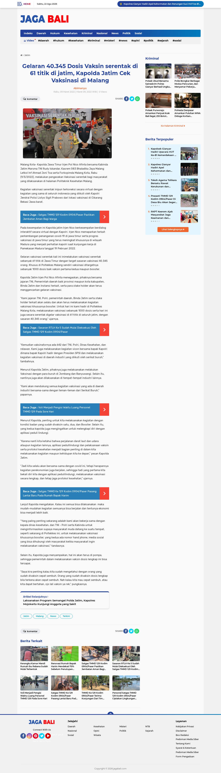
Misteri (110, 40)
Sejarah (164, 40)
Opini (136, 40)
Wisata (97, 735)
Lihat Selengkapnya (172, 229)
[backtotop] (110, 715)
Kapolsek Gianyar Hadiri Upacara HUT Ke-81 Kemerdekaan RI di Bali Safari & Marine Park (164, 152)
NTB (147, 726)
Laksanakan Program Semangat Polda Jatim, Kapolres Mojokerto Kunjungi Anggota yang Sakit (59, 602)
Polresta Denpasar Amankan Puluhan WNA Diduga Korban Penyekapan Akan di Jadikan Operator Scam (187, 113)
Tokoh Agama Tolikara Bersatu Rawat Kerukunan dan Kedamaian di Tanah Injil (164, 183)
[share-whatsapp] (137, 98)
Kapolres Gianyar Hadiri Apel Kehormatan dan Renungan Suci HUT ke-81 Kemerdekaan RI (162, 4)
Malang (40, 616)
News (115, 33)
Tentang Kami (183, 743)
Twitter (43, 740)
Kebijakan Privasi (185, 726)
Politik (127, 33)
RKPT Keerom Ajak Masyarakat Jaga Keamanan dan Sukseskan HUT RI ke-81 (163, 214)
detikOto (56, 734)
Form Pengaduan (185, 756)
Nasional (102, 33)
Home (27, 4)
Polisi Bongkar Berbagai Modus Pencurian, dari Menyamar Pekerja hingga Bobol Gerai (187, 84)
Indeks (28, 33)
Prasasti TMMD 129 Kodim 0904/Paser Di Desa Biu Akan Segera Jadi (164, 199)
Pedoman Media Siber (187, 739)
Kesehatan (71, 33)
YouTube (50, 740)
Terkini (66, 616)
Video (30, 40)
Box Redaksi (182, 735)
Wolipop (50, 741)
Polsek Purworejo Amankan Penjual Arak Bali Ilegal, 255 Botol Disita (157, 113)
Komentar (31, 99)
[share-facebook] (126, 98)
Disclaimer (181, 730)
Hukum (55, 33)
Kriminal (87, 33)
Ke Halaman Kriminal (172, 125)
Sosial (138, 33)
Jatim (26, 616)
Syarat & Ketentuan (186, 748)
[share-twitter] (131, 98)
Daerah (41, 33)
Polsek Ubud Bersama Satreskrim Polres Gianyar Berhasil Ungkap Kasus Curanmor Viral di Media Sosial (158, 84)
